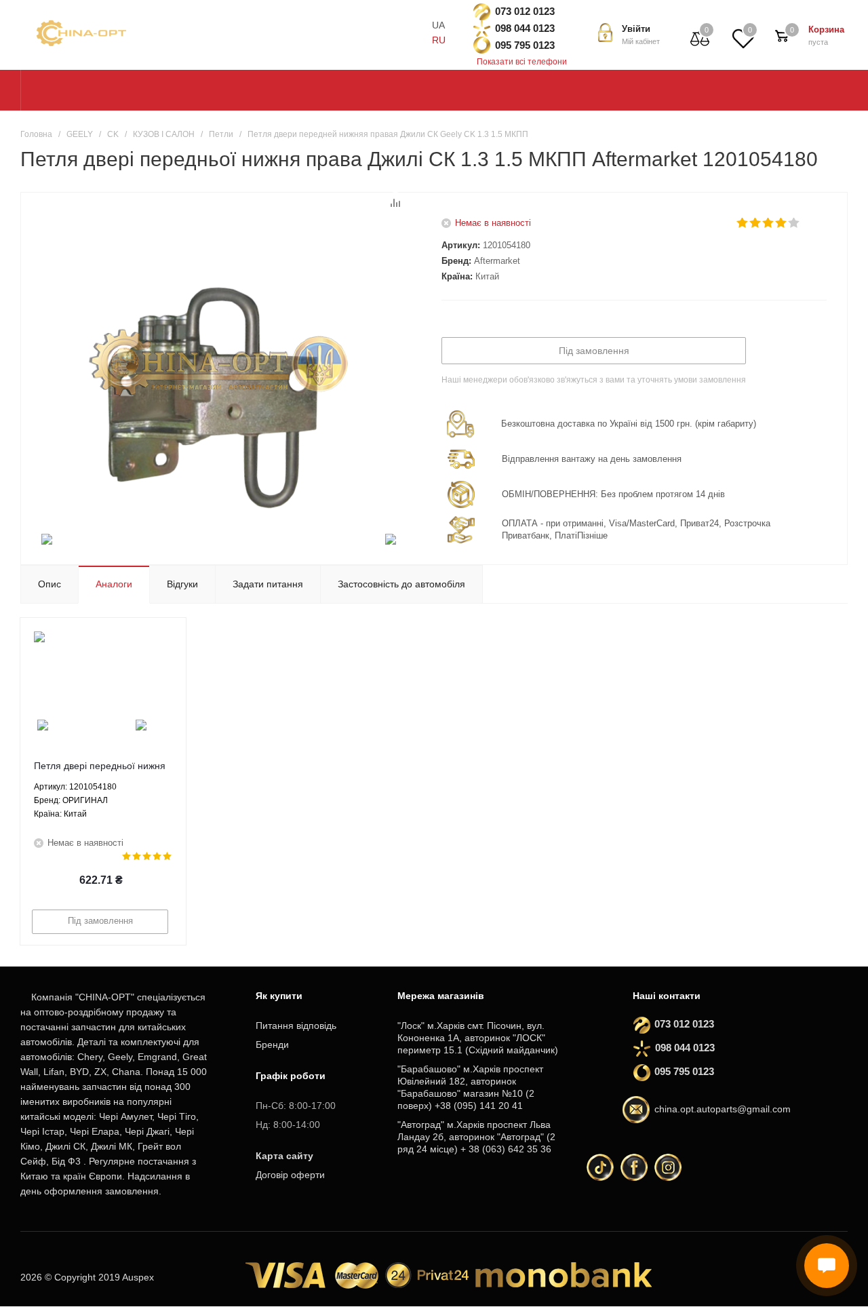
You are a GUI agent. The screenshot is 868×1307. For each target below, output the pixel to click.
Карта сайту (284, 1155)
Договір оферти (290, 1174)
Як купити (279, 995)
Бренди (272, 1044)
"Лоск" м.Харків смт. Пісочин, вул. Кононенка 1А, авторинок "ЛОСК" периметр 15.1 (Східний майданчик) (477, 1037)
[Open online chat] (826, 1265)
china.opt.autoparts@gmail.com (722, 1109)
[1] (742, 223)
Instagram (668, 1167)
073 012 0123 (525, 11)
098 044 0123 (525, 28)
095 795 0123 (525, 45)
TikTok (600, 1167)
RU (439, 40)
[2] (755, 223)
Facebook (634, 1167)
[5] (794, 223)
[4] (781, 223)
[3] (768, 223)
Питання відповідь (296, 1025)
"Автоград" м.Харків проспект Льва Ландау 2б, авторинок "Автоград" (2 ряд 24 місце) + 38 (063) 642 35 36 (476, 1136)
